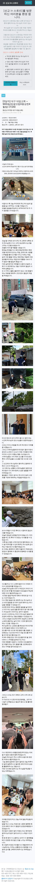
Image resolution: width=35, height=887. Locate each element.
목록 (3, 95)
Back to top (29, 869)
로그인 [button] (28, 3)
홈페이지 (4, 878)
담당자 (10, 878)
